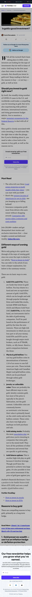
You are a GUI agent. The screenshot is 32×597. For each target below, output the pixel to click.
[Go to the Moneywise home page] (11, 6)
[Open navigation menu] (2, 6)
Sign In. (21, 594)
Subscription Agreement (11, 591)
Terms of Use (25, 589)
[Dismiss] (29, 549)
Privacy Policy (23, 591)
